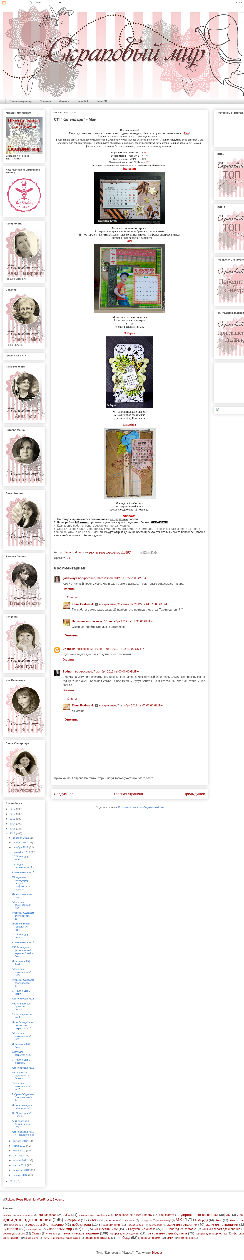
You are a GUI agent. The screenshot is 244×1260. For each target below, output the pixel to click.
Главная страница (20, 101)
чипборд (123, 1237)
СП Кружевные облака (140, 1229)
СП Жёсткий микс (106, 1229)
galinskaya (70, 578)
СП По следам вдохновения (221, 1229)
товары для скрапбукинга (166, 1233)
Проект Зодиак (135, 1224)
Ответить (68, 589)
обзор (218, 1220)
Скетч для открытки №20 (21, 1053)
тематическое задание (80, 1233)
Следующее (63, 794)
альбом (7, 1215)
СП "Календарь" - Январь (22, 1115)
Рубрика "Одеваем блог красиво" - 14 (23, 982)
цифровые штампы (97, 1237)
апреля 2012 (20, 1160)
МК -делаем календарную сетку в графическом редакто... (21, 883)
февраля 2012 (21, 1170)
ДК (228, 1214)
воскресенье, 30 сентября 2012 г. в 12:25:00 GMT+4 (112, 578)
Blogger (157, 1252)
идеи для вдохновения (27, 1219)
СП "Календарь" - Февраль (22, 1061)
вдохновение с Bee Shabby (133, 1214)
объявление (16, 1224)
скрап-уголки (33, 1229)
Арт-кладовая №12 (23, 1067)
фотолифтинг (12, 1237)
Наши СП (101, 101)
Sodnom (68, 671)
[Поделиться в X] (148, 552)
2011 (13, 1181)
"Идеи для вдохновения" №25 (21, 1086)
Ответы (72, 597)
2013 (13, 828)
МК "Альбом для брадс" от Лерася (21, 1006)
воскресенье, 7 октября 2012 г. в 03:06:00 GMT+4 (107, 671)
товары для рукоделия (124, 1233)
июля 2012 (19, 1145)
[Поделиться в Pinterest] (155, 552)
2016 (13, 813)
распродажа (155, 1225)
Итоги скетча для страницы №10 (22, 1107)
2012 (13, 833)
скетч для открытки (181, 1224)
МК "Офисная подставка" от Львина (21, 1075)
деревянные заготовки (199, 1215)
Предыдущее (194, 794)
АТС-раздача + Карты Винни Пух (21, 1123)
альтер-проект (25, 1215)
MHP (169, 1237)
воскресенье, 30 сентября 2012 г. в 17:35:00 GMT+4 (120, 621)
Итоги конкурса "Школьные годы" (21, 926)
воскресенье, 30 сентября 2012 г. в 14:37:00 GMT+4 (133, 604)
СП (68, 557)
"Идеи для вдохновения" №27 (21, 972)
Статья (36, 1233)
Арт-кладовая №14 (23, 942)
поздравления (110, 1224)
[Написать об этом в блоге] (145, 552)
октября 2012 (21, 847)
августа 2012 (20, 1140)
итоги (94, 1220)
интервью (72, 1220)
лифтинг (130, 1220)
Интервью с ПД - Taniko (21, 963)
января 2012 (20, 1175)
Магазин (64, 101)
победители (81, 1224)
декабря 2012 (21, 837)
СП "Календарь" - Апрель (22, 936)
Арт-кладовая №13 (23, 998)
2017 (13, 809)
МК (178, 1219)
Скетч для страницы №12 (22, 866)
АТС (66, 1215)
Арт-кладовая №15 (23, 872)
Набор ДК (201, 1220)
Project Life (186, 1237)
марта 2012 (20, 1165)
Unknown (69, 648)
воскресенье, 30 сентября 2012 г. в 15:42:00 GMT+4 (111, 648)
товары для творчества (211, 1233)
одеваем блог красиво (46, 1224)
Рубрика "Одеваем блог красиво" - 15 (23, 915)
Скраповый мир (59, 1229)
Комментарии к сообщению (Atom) (141, 807)
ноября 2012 (20, 842)
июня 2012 (19, 1150)
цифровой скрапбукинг (66, 1237)
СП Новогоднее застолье (179, 1229)
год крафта (166, 1214)
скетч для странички (221, 1224)
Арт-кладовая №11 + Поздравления (23, 1133)
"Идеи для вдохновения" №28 (21, 905)
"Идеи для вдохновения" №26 (21, 1036)
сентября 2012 (22, 852)
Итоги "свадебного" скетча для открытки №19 (23, 1025)
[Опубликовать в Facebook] (152, 552)
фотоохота (31, 1237)
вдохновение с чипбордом (94, 1215)
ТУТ (146, 155)
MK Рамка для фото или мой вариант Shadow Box (23, 952)
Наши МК (82, 101)
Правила (45, 101)
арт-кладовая (47, 1214)
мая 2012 (18, 1155)
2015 (13, 818)
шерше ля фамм (149, 1237)
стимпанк (51, 1233)
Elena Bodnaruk (83, 604)
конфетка (112, 1220)
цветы (46, 1238)
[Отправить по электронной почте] (142, 552)
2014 (13, 823)
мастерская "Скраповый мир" (155, 1220)
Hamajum (78, 621)
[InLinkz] (217, 409)
